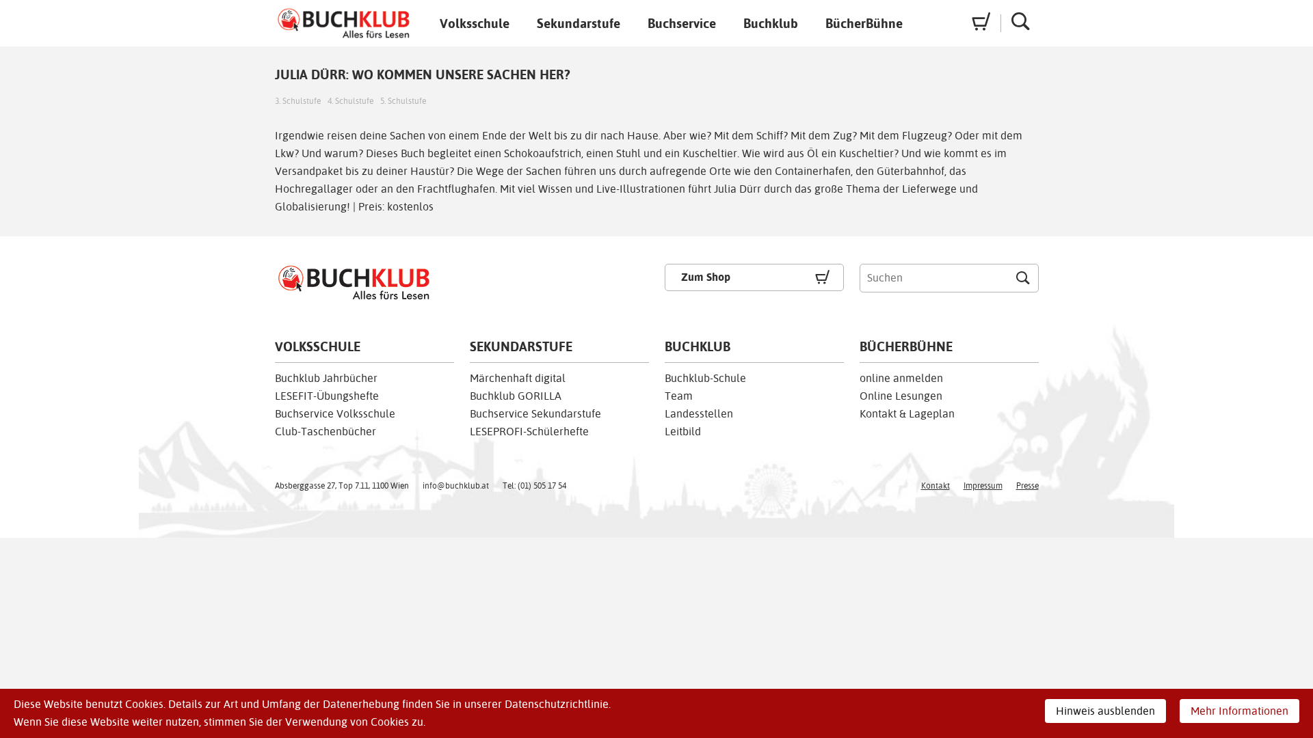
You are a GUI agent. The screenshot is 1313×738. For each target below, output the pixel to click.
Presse (1027, 486)
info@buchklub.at (456, 486)
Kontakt (935, 486)
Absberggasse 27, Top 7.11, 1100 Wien (342, 486)
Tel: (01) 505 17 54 (534, 486)
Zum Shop (705, 277)
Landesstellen (699, 413)
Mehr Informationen (1239, 711)
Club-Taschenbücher (325, 431)
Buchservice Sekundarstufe (535, 413)
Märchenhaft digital (518, 378)
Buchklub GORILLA (515, 396)
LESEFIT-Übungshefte (327, 396)
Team (679, 396)
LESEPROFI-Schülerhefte (529, 431)
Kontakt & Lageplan (907, 413)
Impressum (983, 486)
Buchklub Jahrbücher (326, 378)
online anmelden (901, 378)
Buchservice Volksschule (335, 413)
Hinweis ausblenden (1105, 711)
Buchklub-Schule (705, 378)
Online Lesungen (901, 396)
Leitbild (683, 431)
